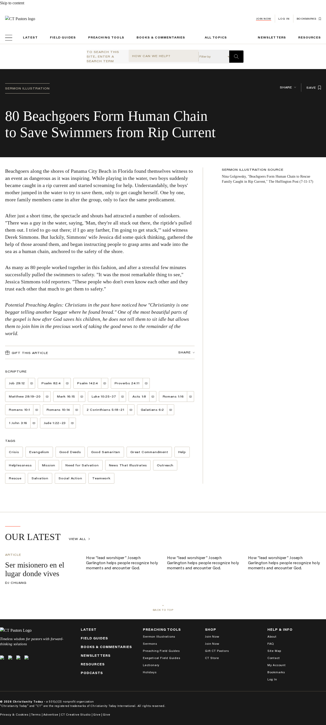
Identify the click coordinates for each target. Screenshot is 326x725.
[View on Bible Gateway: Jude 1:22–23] (72, 423)
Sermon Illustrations (159, 636)
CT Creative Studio (76, 714)
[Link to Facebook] (10, 657)
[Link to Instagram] (18, 657)
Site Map (274, 651)
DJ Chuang (15, 583)
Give (96, 714)
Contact (273, 658)
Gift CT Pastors (217, 651)
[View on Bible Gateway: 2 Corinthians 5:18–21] (131, 409)
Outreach (165, 465)
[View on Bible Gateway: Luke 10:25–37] (122, 396)
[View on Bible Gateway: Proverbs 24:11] (146, 383)
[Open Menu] (8, 37)
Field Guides (63, 37)
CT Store (212, 658)
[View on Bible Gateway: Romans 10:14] (76, 409)
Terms (36, 714)
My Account (276, 665)
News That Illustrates (128, 465)
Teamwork (101, 478)
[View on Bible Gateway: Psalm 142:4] (104, 383)
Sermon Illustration (27, 88)
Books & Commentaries (161, 37)
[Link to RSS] (26, 657)
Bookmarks (276, 672)
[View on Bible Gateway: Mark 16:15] (81, 396)
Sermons (150, 643)
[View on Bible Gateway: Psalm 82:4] (67, 383)
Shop (210, 629)
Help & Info (280, 629)
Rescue (15, 478)
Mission (49, 465)
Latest (30, 37)
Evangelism (39, 452)
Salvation (40, 478)
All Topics (216, 37)
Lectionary (151, 665)
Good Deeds (70, 452)
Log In (272, 679)
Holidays (149, 672)
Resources (309, 37)
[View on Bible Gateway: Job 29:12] (31, 383)
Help (182, 452)
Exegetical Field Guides (161, 658)
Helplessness (20, 465)
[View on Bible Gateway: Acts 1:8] (153, 396)
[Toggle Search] (236, 56)
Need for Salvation (82, 465)
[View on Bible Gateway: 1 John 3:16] (34, 423)
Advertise (50, 714)
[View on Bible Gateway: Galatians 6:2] (170, 409)
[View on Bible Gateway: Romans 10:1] (36, 409)
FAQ (270, 643)
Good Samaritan (105, 452)
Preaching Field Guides (161, 651)
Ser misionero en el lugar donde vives (34, 569)
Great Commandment (149, 452)
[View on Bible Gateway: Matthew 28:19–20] (47, 396)
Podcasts (92, 673)
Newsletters (272, 37)
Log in (284, 18)
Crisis (14, 452)
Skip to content (12, 3)
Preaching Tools (106, 37)
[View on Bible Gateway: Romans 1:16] (190, 396)
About (272, 636)
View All (77, 539)
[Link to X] (2, 657)
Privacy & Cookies (14, 714)
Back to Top (163, 610)
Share (286, 87)
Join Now (263, 18)
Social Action (70, 478)
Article (13, 555)
